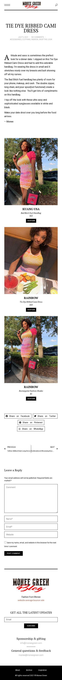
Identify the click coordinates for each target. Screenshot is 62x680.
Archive (29, 670)
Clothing (26, 39)
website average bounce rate (31, 600)
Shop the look (45, 39)
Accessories (15, 39)
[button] (17, 416)
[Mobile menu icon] (7, 5)
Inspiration (42, 670)
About (17, 670)
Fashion (34, 39)
